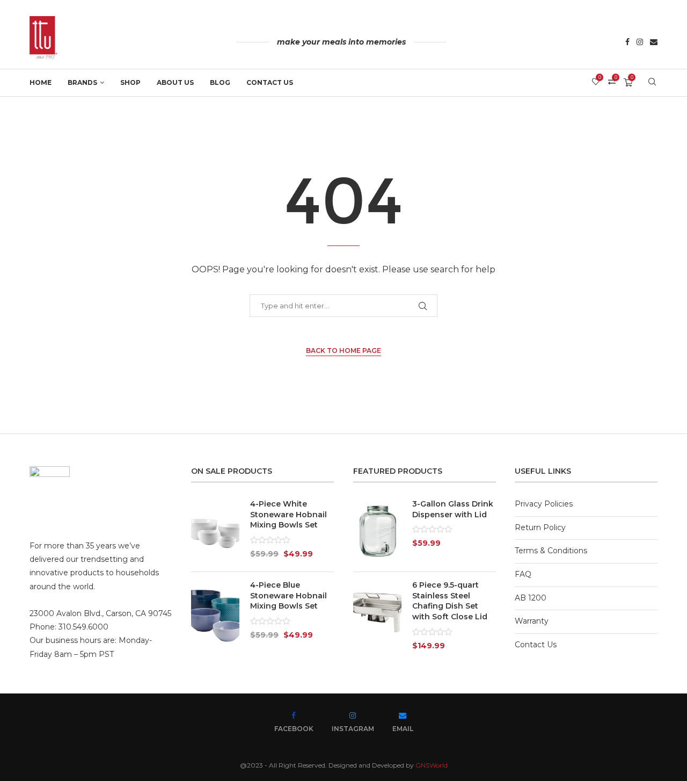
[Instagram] (640, 43)
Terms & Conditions (551, 550)
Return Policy (540, 527)
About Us (175, 82)
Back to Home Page (343, 350)
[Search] (652, 83)
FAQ (523, 574)
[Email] (653, 43)
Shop (130, 82)
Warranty (532, 621)
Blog (220, 82)
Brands (82, 82)
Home (41, 82)
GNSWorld (431, 765)
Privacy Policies (544, 504)
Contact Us (269, 82)
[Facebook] (627, 43)
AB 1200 (530, 598)
